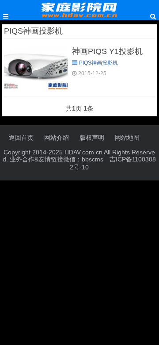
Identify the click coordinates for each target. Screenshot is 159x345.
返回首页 (21, 137)
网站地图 (127, 137)
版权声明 (92, 137)
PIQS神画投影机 (98, 63)
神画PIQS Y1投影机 (107, 51)
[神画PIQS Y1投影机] (36, 87)
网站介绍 (56, 137)
